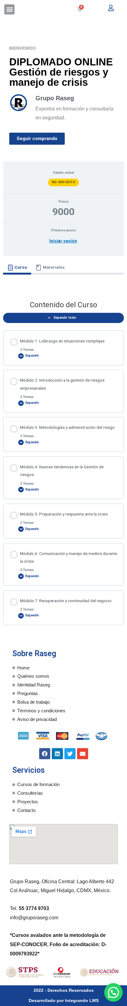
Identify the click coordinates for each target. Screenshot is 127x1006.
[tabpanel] (63, 283)
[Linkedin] (57, 753)
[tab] (17, 267)
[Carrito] (79, 9)
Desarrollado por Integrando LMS (64, 1000)
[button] (9, 9)
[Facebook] (44, 753)
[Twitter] (70, 753)
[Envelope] (82, 753)
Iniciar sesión (63, 240)
